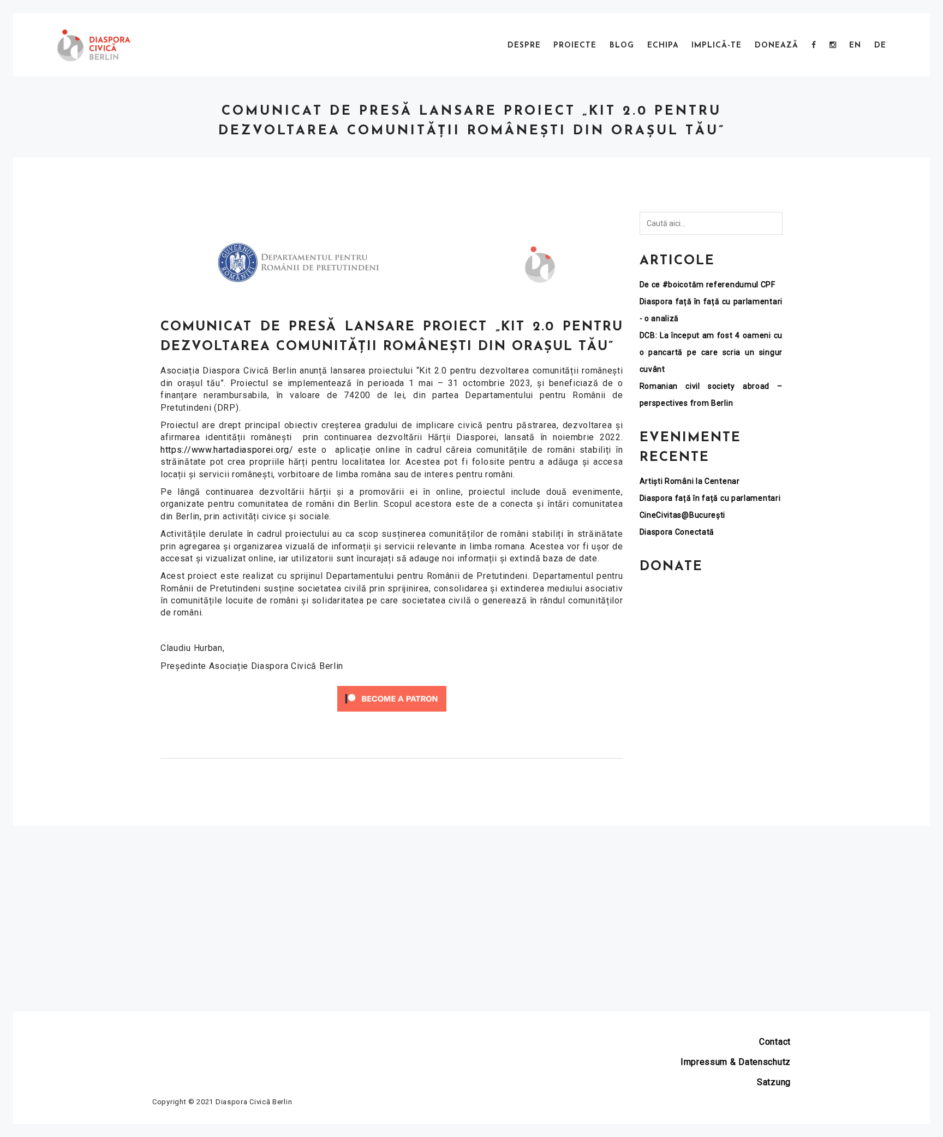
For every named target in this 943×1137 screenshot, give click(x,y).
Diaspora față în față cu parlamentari (710, 498)
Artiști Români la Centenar (690, 481)
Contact (775, 1042)
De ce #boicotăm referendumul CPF (707, 284)
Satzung (774, 1082)
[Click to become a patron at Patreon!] (391, 698)
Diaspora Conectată (677, 532)
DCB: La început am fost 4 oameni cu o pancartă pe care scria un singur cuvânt (711, 352)
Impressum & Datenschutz (736, 1062)
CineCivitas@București (683, 515)
